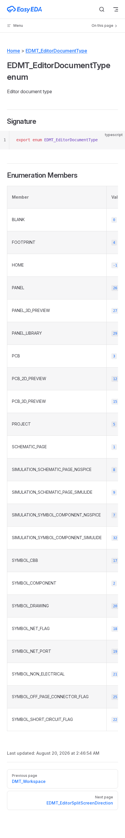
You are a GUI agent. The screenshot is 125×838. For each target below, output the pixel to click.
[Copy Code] (116, 140)
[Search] (102, 9)
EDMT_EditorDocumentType (56, 51)
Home (13, 51)
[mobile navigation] (116, 9)
